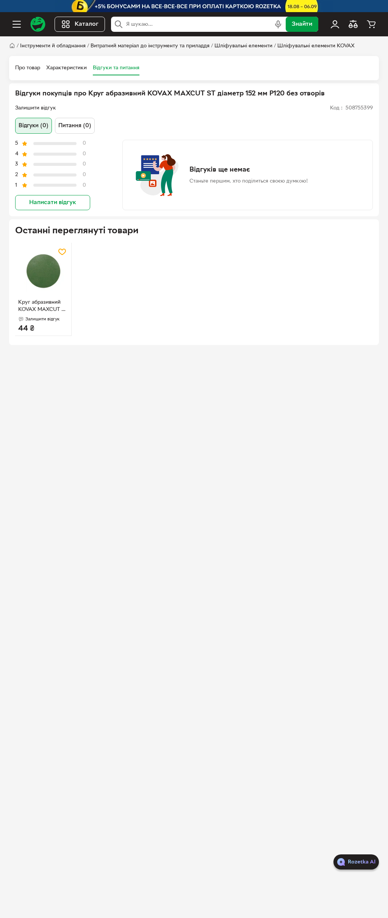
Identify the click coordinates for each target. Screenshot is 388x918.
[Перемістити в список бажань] (62, 252)
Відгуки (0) (33, 125)
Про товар (27, 68)
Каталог (87, 24)
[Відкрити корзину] (371, 24)
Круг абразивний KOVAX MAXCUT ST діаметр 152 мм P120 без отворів (42, 307)
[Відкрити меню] (16, 24)
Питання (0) (74, 125)
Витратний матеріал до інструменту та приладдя (150, 46)
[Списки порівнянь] (353, 24)
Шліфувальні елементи (243, 46)
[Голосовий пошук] (278, 24)
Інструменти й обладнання (53, 46)
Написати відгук (52, 203)
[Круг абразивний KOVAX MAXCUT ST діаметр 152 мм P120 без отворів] (43, 271)
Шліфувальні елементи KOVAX (316, 46)
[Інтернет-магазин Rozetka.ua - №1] (37, 24)
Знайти (302, 24)
